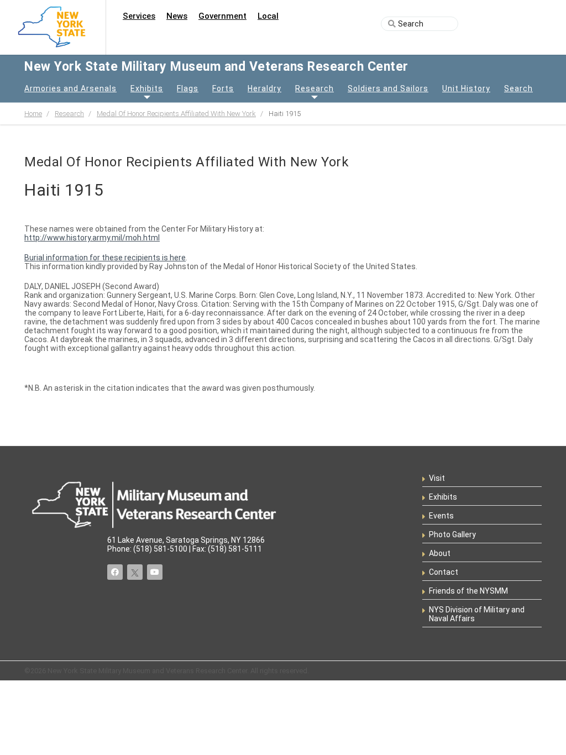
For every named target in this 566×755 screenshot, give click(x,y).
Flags (187, 88)
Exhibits (146, 88)
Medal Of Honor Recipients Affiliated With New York (176, 113)
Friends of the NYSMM (468, 590)
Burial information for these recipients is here (105, 257)
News (176, 16)
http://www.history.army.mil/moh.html (92, 237)
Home (33, 113)
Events (441, 515)
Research (314, 88)
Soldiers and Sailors (388, 88)
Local (268, 16)
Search (518, 88)
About (439, 553)
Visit (437, 478)
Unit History (466, 88)
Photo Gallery (452, 534)
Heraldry (264, 88)
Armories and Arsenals (70, 88)
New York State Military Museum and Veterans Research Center (216, 66)
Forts (223, 88)
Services (139, 16)
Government (222, 16)
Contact (443, 572)
